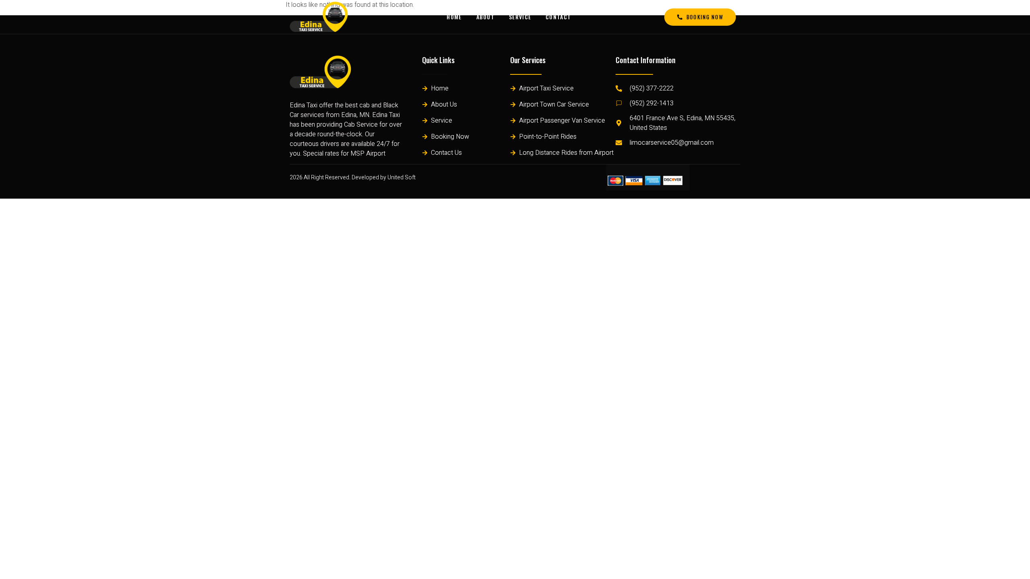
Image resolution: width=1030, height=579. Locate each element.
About (485, 16)
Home (454, 16)
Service (520, 16)
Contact (558, 16)
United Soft (401, 177)
